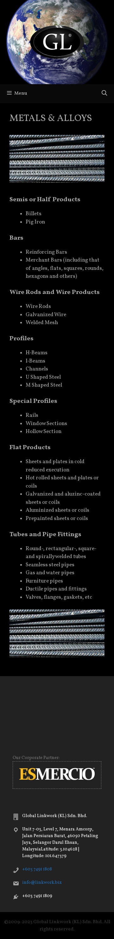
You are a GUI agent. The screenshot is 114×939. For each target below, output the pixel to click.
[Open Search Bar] (104, 93)
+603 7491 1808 (37, 869)
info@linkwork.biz (42, 883)
